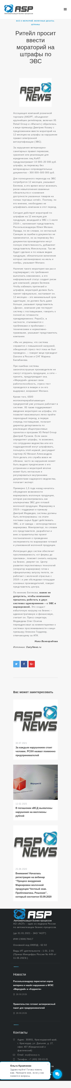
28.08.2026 (21, 994)
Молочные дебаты (44, 21)
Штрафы (35, 24)
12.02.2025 (21, 804)
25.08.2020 (21, 869)
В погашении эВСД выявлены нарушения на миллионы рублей (34, 812)
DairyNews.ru (34, 647)
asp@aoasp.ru (32, 1055)
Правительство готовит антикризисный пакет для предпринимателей (34, 1006)
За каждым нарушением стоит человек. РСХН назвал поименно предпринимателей (35, 751)
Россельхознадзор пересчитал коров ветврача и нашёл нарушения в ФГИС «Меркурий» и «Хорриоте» (33, 985)
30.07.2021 (21, 743)
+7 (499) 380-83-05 (38, 1059)
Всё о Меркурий (24, 21)
